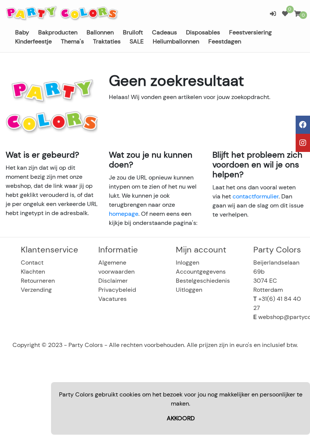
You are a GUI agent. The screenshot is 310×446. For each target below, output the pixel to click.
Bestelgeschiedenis (203, 281)
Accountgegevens (201, 272)
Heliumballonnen (176, 41)
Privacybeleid (117, 290)
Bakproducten (58, 32)
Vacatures (112, 299)
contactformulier (255, 196)
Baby (22, 32)
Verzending (36, 290)
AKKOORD (181, 418)
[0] (285, 14)
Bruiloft (133, 32)
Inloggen (187, 262)
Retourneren (38, 281)
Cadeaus (164, 32)
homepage (123, 214)
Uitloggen (189, 290)
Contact (32, 262)
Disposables (203, 32)
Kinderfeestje (33, 41)
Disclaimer (113, 281)
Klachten (33, 272)
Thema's (72, 41)
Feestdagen (224, 41)
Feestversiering (250, 32)
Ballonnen (100, 32)
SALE (137, 41)
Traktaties (107, 41)
